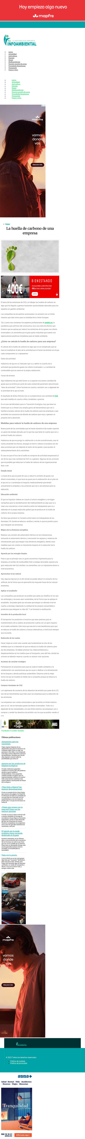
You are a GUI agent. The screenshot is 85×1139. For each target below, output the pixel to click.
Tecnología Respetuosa (20, 94)
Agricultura (16, 84)
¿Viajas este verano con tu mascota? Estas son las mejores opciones (12, 809)
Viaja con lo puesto (9, 855)
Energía (15, 86)
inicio (14, 80)
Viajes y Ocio (13, 70)
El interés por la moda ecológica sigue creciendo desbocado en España (12, 833)
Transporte (16, 96)
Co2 (56, 396)
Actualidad (16, 82)
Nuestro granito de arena (21, 92)
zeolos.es (48, 323)
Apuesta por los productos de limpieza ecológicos (13, 765)
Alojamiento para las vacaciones (10, 743)
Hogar (14, 88)
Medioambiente (17, 90)
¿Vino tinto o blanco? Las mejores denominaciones (12, 788)
